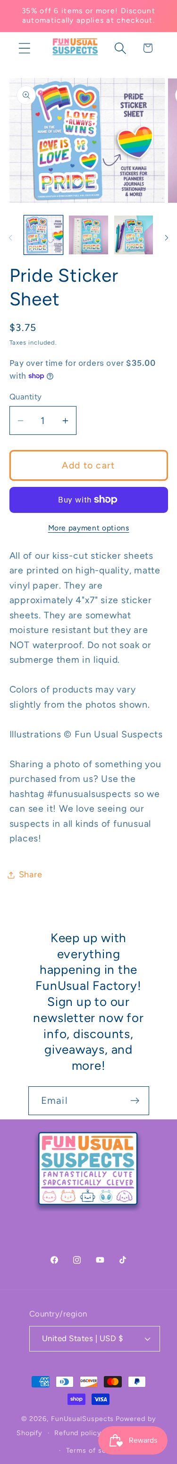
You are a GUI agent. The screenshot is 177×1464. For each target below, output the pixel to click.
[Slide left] (10, 237)
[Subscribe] (134, 1100)
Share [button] (30, 874)
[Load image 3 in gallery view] (133, 235)
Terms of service (94, 1450)
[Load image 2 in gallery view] (88, 235)
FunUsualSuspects (82, 1418)
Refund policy (77, 1433)
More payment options (88, 527)
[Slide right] (166, 237)
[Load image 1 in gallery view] (43, 235)
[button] (24, 48)
